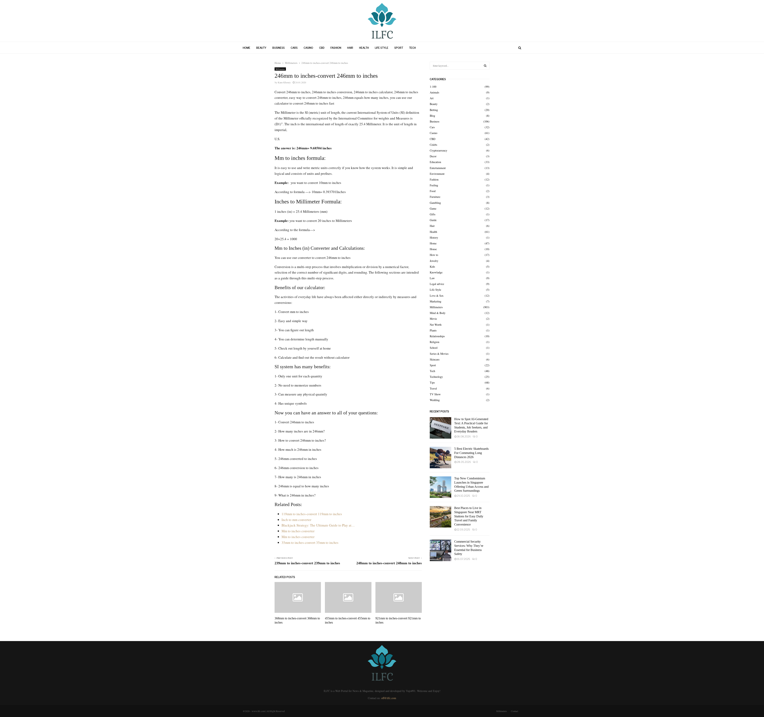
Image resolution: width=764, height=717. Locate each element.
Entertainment (438, 168)
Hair (350, 47)
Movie (433, 319)
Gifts (432, 214)
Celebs (433, 145)
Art (432, 98)
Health (364, 47)
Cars (294, 47)
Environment (437, 174)
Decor (433, 156)
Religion (434, 342)
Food (433, 191)
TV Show (435, 394)
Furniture (435, 197)
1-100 (433, 86)
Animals (434, 92)
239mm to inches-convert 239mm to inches (307, 563)
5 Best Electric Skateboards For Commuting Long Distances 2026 (471, 453)
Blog (432, 116)
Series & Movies (439, 354)
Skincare (434, 359)
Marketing (435, 301)
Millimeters (280, 69)
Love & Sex (436, 295)
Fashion (335, 47)
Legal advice (437, 284)
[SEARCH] (485, 66)
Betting (434, 110)
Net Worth (435, 324)
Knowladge (436, 272)
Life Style (381, 47)
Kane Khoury (284, 82)
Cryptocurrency (438, 150)
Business (278, 47)
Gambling (435, 203)
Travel (433, 388)
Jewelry (434, 261)
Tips (432, 382)
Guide (433, 220)
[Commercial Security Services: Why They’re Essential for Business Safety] (440, 550)
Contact (514, 711)
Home (246, 47)
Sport (398, 47)
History (434, 237)
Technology (436, 377)
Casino (308, 47)
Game (433, 208)
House (433, 249)
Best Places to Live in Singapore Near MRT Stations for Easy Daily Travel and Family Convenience (468, 516)
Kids (432, 266)
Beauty (261, 47)
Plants (433, 330)
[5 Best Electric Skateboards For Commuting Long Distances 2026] (440, 457)
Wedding (435, 400)
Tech (412, 47)
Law (432, 278)
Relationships (437, 336)
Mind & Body (437, 313)
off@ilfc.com (388, 698)
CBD (322, 47)
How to (434, 255)
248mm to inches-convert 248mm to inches (389, 563)
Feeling (434, 185)
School (434, 348)
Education (435, 162)
